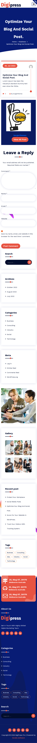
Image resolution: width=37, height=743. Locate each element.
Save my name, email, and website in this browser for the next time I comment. (17, 235)
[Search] (29, 262)
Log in (9, 364)
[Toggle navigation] (34, 4)
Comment (5, 171)
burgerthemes (20, 135)
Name (4, 194)
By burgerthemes (16, 93)
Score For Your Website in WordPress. (16, 517)
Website (4, 219)
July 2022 (10, 296)
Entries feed (11, 368)
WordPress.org (12, 377)
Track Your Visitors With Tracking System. (16, 526)
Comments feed (13, 372)
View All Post (20, 139)
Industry (10, 330)
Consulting (11, 325)
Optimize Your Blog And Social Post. (18, 508)
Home (14, 42)
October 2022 (12, 287)
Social (9, 334)
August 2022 (12, 292)
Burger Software (18, 738)
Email (4, 206)
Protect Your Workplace (16, 497)
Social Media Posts (14, 502)
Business (22, 42)
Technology (11, 339)
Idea (8, 557)
